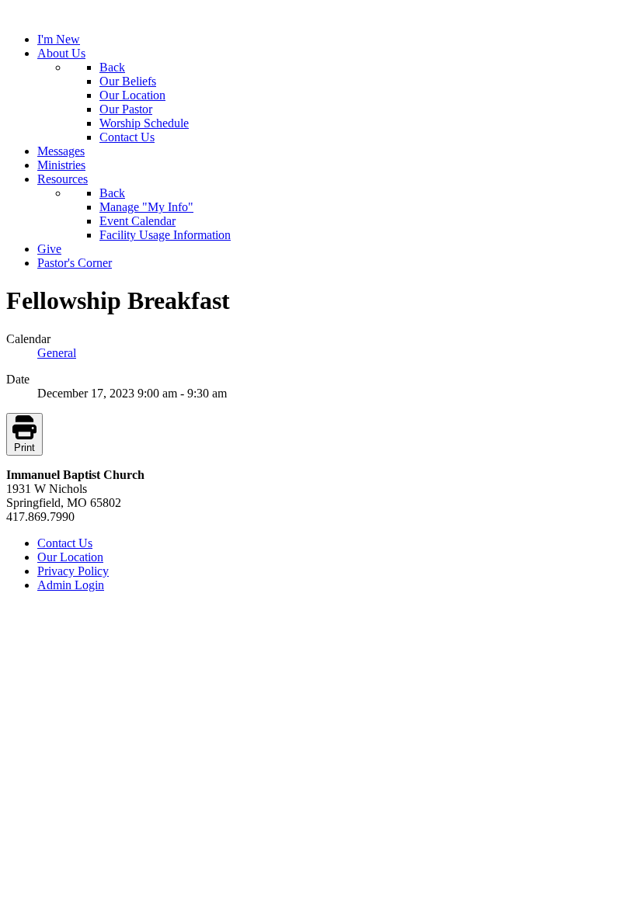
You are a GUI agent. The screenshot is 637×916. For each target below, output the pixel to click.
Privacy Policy (73, 571)
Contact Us (64, 543)
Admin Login (70, 585)
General (56, 352)
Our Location (70, 557)
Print (24, 447)
